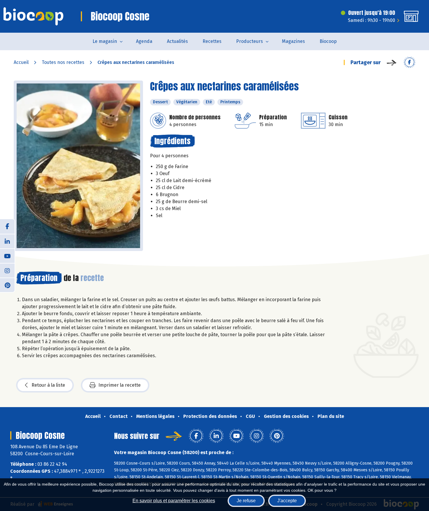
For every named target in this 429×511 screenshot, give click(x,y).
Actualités (177, 41)
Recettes (212, 41)
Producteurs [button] (249, 41)
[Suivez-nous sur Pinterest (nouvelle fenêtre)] (7, 285)
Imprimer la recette (119, 385)
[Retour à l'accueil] (33, 16)
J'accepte (287, 500)
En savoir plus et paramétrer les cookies (173, 500)
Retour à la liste (48, 385)
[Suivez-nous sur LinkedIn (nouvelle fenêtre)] (7, 241)
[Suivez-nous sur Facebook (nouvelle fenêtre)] (7, 226)
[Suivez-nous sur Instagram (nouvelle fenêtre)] (7, 270)
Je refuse (246, 500)
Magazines (293, 41)
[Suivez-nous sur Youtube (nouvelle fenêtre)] (7, 255)
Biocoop (328, 41)
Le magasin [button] (105, 41)
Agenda (144, 41)
